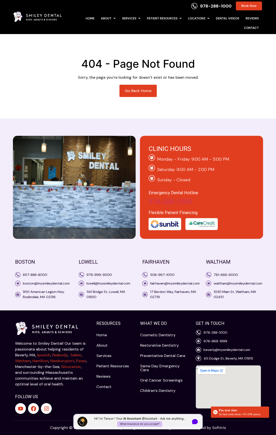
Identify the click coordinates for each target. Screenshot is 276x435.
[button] (108, 18)
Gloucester (71, 366)
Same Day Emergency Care (160, 367)
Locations (196, 18)
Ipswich (43, 355)
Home (90, 18)
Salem (75, 355)
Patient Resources (162, 18)
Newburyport (61, 360)
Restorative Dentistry (159, 345)
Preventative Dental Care (162, 355)
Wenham (23, 360)
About (106, 18)
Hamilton (40, 360)
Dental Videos (227, 18)
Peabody (59, 355)
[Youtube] (20, 408)
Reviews (252, 18)
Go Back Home (138, 90)
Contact (251, 28)
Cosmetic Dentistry (158, 335)
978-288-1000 (170, 201)
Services (129, 18)
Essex (81, 360)
